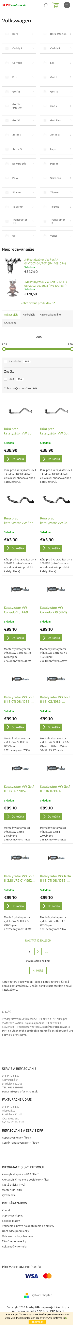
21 (46, 952)
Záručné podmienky (14, 1241)
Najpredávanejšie (50, 315)
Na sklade (19, 362)
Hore (39, 970)
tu (66, 1318)
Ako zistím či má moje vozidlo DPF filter (25, 1180)
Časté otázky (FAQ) (13, 1185)
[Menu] (67, 5)
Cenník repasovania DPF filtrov (20, 1143)
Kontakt (7, 1211)
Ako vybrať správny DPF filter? (20, 1174)
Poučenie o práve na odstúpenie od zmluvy (28, 1226)
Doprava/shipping (13, 1216)
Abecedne (10, 323)
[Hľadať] (46, 5)
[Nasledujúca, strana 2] (38, 951)
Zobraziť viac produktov (36, 303)
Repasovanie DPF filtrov (16, 1138)
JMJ (15, 379)
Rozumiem (37, 1321)
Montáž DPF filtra (12, 1190)
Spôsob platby (11, 1221)
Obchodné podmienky (15, 1231)
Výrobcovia (9, 1195)
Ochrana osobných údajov (17, 1236)
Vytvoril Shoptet (42, 1295)
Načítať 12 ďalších (38, 940)
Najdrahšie (29, 315)
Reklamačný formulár (15, 1247)
